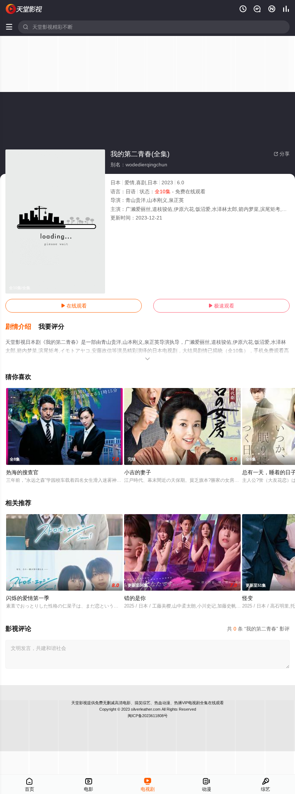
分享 (282, 154)
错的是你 (135, 598)
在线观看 (74, 306)
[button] (21, 327)
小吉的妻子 (137, 472)
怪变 (247, 598)
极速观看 (221, 306)
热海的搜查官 (22, 472)
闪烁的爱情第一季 (27, 598)
